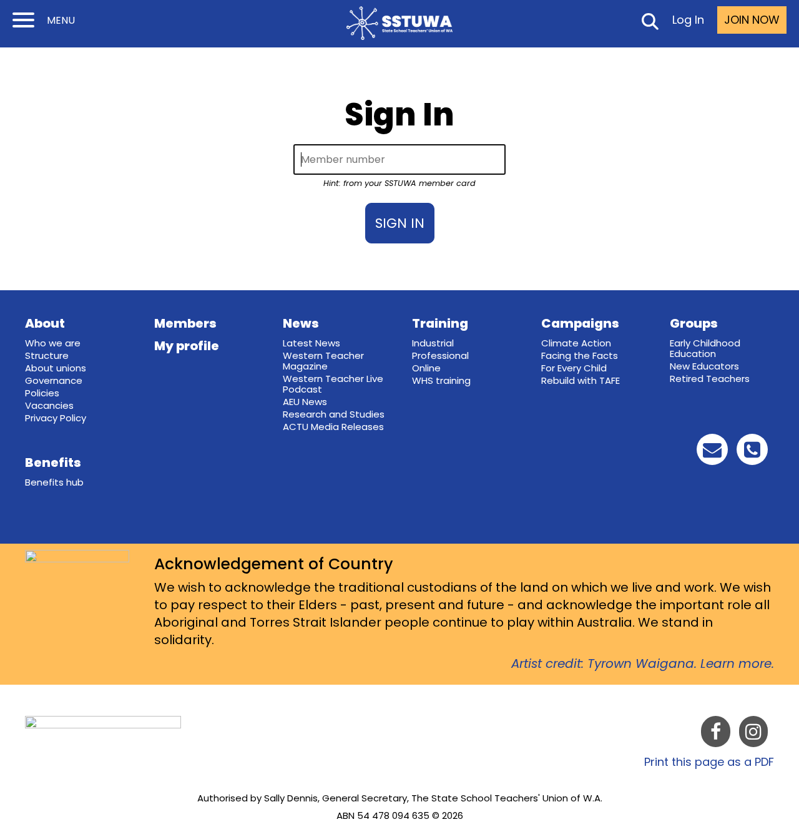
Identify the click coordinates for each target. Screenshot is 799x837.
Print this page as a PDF (709, 762)
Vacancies (49, 405)
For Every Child (574, 367)
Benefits (53, 462)
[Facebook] (715, 734)
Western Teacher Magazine (323, 361)
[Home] (399, 23)
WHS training (441, 380)
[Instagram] (753, 734)
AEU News (305, 401)
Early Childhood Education (705, 348)
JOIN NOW (752, 19)
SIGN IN (399, 223)
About (45, 323)
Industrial (433, 343)
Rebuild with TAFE (580, 380)
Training (440, 323)
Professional (440, 355)
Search (649, 23)
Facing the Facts (579, 355)
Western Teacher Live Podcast (333, 384)
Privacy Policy (55, 417)
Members (185, 323)
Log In (688, 19)
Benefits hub (54, 482)
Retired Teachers (710, 378)
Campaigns (580, 323)
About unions (55, 367)
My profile (186, 346)
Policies (42, 392)
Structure (47, 355)
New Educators (704, 366)
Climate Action (576, 343)
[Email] (712, 452)
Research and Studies (334, 414)
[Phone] (752, 452)
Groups (694, 323)
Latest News (311, 343)
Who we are (53, 343)
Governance (53, 380)
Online (426, 367)
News (301, 323)
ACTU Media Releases (333, 426)
